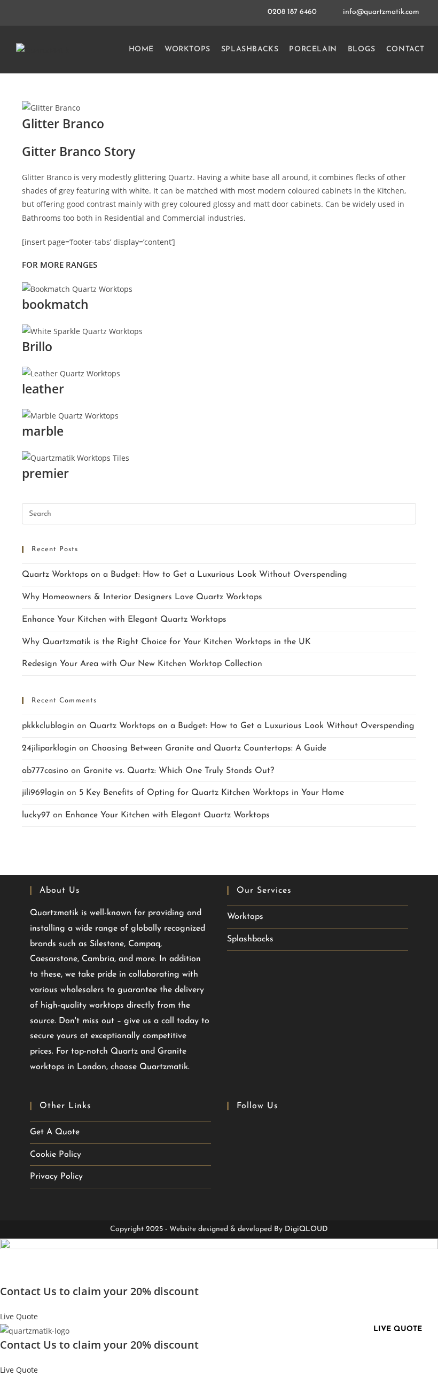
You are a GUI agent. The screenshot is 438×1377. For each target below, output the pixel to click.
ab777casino (45, 771)
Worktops (245, 916)
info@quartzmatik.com (381, 12)
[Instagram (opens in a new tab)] (289, 1131)
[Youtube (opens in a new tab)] (255, 1131)
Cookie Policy (55, 1154)
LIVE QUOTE (397, 1329)
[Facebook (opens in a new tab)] (235, 1131)
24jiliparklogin (49, 748)
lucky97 (36, 815)
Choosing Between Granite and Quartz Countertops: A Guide (208, 748)
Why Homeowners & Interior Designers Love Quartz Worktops (142, 597)
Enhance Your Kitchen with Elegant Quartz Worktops (124, 619)
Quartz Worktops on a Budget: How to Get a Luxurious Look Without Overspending (184, 574)
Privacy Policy (56, 1176)
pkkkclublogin (48, 726)
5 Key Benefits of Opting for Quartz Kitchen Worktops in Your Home (211, 792)
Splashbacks (250, 939)
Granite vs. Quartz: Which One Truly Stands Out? (178, 771)
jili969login (43, 792)
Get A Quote (55, 1132)
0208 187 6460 (293, 12)
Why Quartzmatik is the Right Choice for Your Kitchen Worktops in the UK (166, 642)
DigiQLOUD (306, 1229)
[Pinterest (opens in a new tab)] (272, 1131)
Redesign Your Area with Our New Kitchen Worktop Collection (142, 664)
